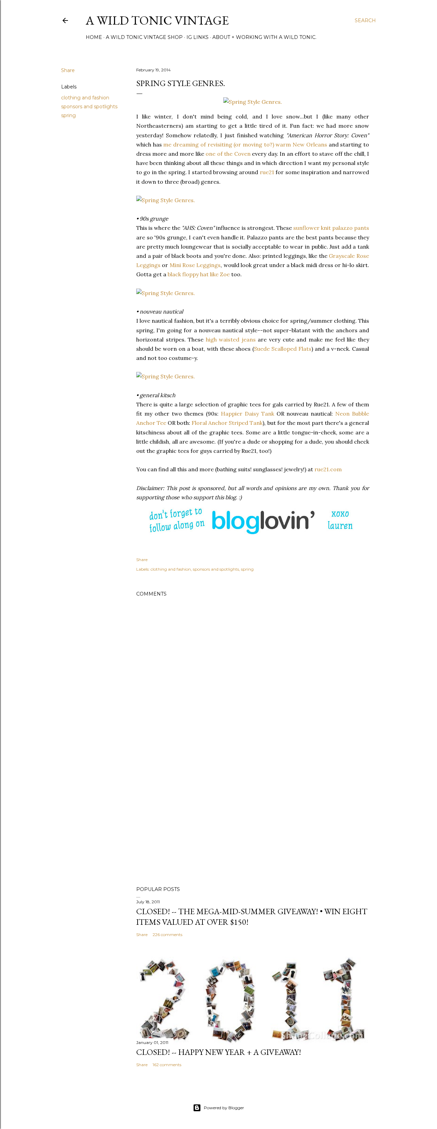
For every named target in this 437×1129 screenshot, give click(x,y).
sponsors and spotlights (89, 106)
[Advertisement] (252, 821)
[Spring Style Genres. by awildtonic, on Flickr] (252, 101)
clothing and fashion (85, 98)
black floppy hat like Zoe (199, 274)
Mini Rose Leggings (195, 265)
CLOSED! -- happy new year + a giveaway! (218, 1052)
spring (68, 115)
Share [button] (68, 70)
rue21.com (328, 469)
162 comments (167, 1064)
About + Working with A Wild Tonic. (264, 37)
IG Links (197, 37)
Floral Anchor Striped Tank (227, 422)
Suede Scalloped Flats (282, 348)
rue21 (267, 172)
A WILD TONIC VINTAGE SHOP (144, 37)
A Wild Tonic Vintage (157, 20)
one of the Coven (228, 153)
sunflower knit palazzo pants (331, 227)
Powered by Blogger (224, 1107)
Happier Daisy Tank (247, 413)
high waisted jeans (231, 339)
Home (94, 37)
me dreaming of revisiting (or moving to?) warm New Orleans (245, 144)
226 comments (167, 934)
